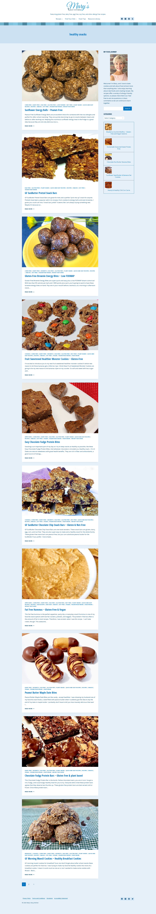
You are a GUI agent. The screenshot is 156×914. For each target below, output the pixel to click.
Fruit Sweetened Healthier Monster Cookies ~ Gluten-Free (54, 359)
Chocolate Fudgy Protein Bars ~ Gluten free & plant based (54, 775)
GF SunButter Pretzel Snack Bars (41, 193)
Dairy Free (36, 105)
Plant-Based (78, 105)
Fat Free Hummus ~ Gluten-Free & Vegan (45, 609)
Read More (29, 126)
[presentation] (60, 76)
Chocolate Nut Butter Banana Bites (119, 162)
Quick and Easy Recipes (58, 188)
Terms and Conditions (38, 898)
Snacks (39, 106)
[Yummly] (132, 18)
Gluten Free (52, 105)
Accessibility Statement (61, 898)
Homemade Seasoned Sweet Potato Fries (119, 148)
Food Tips (82, 19)
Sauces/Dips (41, 604)
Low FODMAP (61, 105)
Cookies (27, 354)
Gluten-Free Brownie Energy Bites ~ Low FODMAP (49, 276)
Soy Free (45, 106)
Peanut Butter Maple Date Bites (41, 692)
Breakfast (28, 853)
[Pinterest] (129, 18)
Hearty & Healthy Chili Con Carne (119, 190)
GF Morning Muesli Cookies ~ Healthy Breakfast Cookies (53, 858)
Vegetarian (75, 355)
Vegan (55, 355)
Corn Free (28, 105)
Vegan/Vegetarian (56, 106)
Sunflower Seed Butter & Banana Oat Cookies (118, 176)
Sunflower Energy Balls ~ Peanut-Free (43, 110)
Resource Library (94, 19)
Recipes (33, 106)
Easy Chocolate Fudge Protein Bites (42, 442)
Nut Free (69, 105)
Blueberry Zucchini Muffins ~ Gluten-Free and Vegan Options (118, 133)
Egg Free (43, 105)
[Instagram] (125, 18)
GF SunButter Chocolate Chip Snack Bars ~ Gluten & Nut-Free (55, 525)
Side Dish (49, 604)
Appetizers (28, 437)
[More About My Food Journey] (119, 67)
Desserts (44, 271)
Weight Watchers (69, 106)
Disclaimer (50, 898)
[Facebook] (122, 18)
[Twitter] (132, 898)
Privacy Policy (27, 898)
